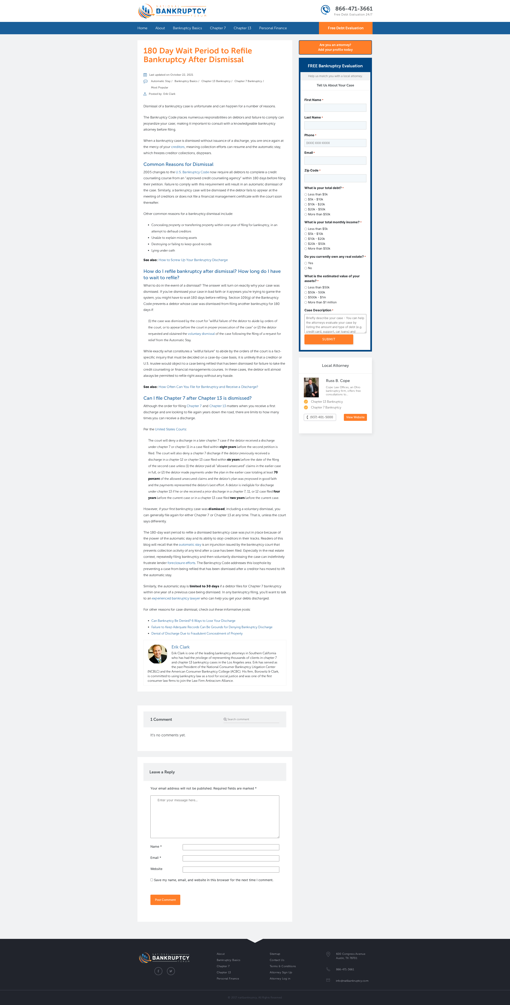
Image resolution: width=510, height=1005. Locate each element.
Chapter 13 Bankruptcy (215, 81)
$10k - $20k (316, 204)
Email (155, 858)
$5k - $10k (315, 199)
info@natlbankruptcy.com (352, 980)
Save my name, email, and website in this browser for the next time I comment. (213, 880)
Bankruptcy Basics (187, 28)
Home (142, 28)
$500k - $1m (317, 297)
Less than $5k (318, 194)
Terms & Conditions (283, 966)
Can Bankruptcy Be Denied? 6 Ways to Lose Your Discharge (193, 621)
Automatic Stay (161, 81)
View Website (355, 417)
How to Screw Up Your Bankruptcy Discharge (193, 260)
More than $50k (319, 214)
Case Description (318, 310)
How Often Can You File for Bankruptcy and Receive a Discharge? (208, 387)
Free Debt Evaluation (346, 28)
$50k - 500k (316, 292)
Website (156, 869)
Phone (310, 135)
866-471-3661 (354, 8)
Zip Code (312, 170)
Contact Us (277, 960)
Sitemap (275, 954)
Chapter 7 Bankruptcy (248, 81)
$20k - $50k (316, 209)
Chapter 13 (242, 28)
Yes (310, 263)
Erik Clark (169, 94)
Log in (286, 978)
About (160, 28)
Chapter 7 (218, 28)
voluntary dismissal (201, 334)
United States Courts (170, 429)
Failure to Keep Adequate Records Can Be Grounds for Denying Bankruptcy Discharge (212, 627)
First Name (313, 100)
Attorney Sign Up (281, 972)
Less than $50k (319, 287)
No (310, 268)
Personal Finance (273, 28)
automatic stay (190, 545)
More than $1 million (322, 302)
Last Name (313, 117)
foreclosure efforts (181, 563)
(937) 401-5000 (321, 417)
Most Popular (159, 87)
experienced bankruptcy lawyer (176, 598)
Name (156, 846)
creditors (178, 147)
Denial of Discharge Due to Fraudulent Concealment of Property (197, 633)
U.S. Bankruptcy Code (192, 172)
